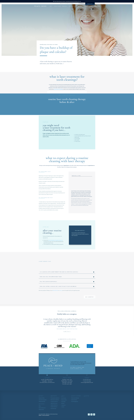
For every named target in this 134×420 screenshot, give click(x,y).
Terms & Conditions (45, 415)
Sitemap (40, 415)
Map (47, 385)
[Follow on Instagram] (91, 414)
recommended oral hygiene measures (55, 240)
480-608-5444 (97, 6)
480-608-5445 (87, 381)
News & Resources (42, 407)
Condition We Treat (88, 6)
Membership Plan (42, 401)
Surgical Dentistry (54, 406)
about (51, 6)
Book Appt (90, 3)
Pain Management (74, 401)
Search (81, 3)
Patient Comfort (57, 6)
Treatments (64, 6)
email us (60, 290)
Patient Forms (41, 409)
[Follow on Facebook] (89, 414)
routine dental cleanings (58, 89)
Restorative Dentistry (55, 399)
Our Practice (63, 398)
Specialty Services (54, 403)
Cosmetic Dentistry (54, 401)
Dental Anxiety (74, 399)
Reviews (62, 403)
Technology (63, 401)
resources (80, 6)
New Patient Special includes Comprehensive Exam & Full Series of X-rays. (67, 1)
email (87, 385)
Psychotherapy (53, 408)
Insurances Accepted (42, 399)
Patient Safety (64, 399)
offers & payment (72, 6)
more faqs (67, 331)
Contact (62, 406)
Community (63, 405)
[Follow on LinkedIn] (94, 414)
